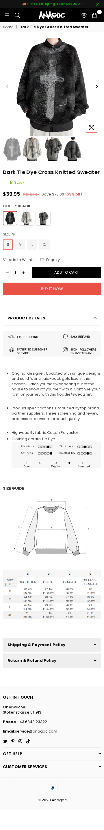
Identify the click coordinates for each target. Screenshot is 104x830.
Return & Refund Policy (32, 660)
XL (44, 244)
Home (8, 27)
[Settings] (84, 15)
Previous (7, 87)
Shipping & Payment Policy (37, 644)
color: (17, 206)
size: (9, 234)
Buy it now (52, 289)
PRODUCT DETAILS (26, 318)
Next (96, 87)
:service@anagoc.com (35, 731)
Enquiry (52, 259)
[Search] (17, 15)
